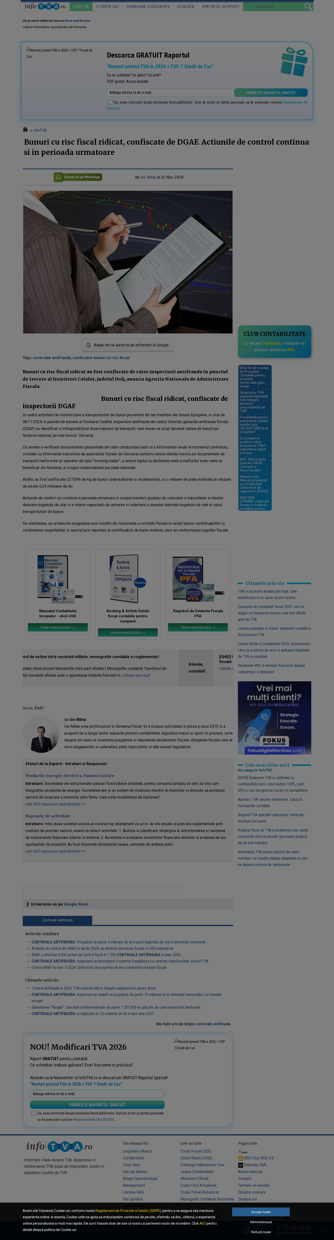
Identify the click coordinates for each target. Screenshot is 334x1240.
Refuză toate (261, 1232)
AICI (203, 1223)
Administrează (261, 1222)
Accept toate (261, 1212)
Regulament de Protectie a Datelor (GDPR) (128, 1211)
